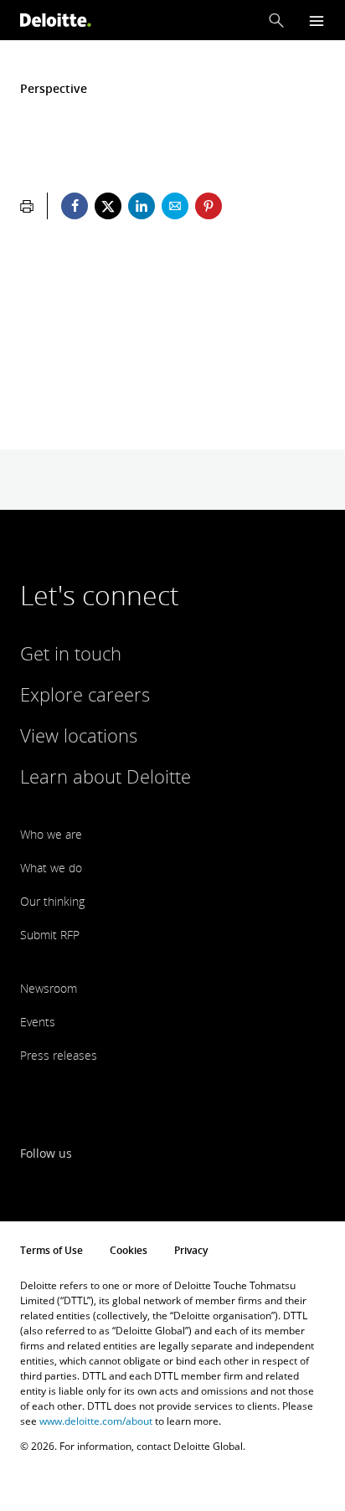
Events (37, 1022)
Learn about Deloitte (105, 776)
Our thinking (52, 901)
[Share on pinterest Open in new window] (208, 206)
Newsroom (48, 988)
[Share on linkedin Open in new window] (141, 206)
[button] (276, 20)
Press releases (58, 1055)
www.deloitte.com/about (95, 1421)
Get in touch (70, 653)
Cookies (128, 1250)
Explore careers (85, 694)
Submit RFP (50, 935)
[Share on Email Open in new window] (175, 206)
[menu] (316, 20)
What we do (51, 868)
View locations (78, 735)
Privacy (191, 1250)
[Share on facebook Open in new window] (74, 206)
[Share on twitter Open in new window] (108, 206)
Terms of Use (51, 1250)
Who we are (51, 834)
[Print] (26, 206)
